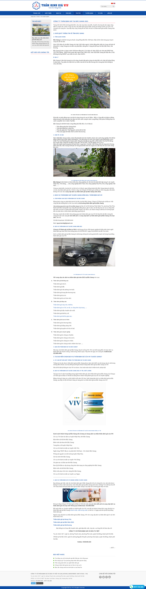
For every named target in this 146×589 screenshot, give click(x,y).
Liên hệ (109, 13)
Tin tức (78, 13)
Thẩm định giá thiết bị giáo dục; (62, 316)
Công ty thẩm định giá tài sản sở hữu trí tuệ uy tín (68, 565)
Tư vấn (100, 13)
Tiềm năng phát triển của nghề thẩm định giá (67, 562)
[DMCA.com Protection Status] (37, 583)
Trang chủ (36, 13)
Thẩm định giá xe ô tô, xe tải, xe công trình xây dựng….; (70, 307)
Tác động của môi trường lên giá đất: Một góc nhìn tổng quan (71, 558)
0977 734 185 (138, 587)
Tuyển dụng (89, 13)
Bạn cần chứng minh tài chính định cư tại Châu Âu (68, 567)
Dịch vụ (58, 13)
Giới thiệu (48, 13)
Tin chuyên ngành (45, 16)
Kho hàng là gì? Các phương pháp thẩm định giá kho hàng (70, 560)
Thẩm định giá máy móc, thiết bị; (63, 304)
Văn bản (68, 13)
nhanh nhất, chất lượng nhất (78, 510)
